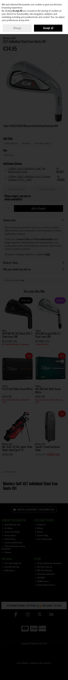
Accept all (48, 28)
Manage (17, 28)
